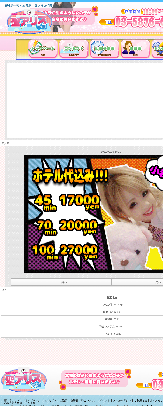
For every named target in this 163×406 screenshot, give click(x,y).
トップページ (33, 400)
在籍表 (74, 400)
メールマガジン (122, 400)
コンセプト (50, 400)
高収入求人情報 (13, 403)
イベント (105, 400)
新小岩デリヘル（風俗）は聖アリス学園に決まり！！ (34, 22)
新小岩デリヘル (13, 400)
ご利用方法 (140, 400)
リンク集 (30, 403)
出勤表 (63, 400)
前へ (64, 282)
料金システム (89, 400)
